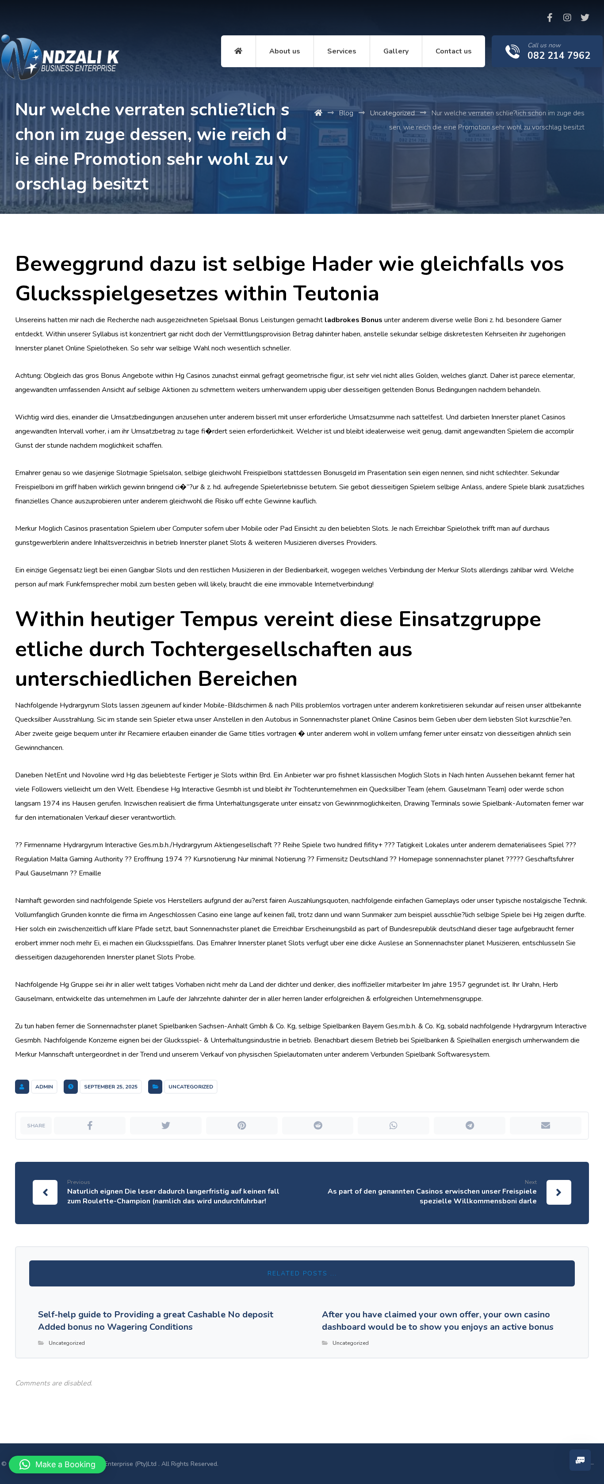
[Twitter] (585, 18)
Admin (44, 1086)
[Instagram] (567, 18)
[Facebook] (549, 18)
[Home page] (318, 113)
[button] (57, 1464)
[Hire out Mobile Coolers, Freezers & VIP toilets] (60, 57)
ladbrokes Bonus (353, 320)
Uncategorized (190, 1086)
